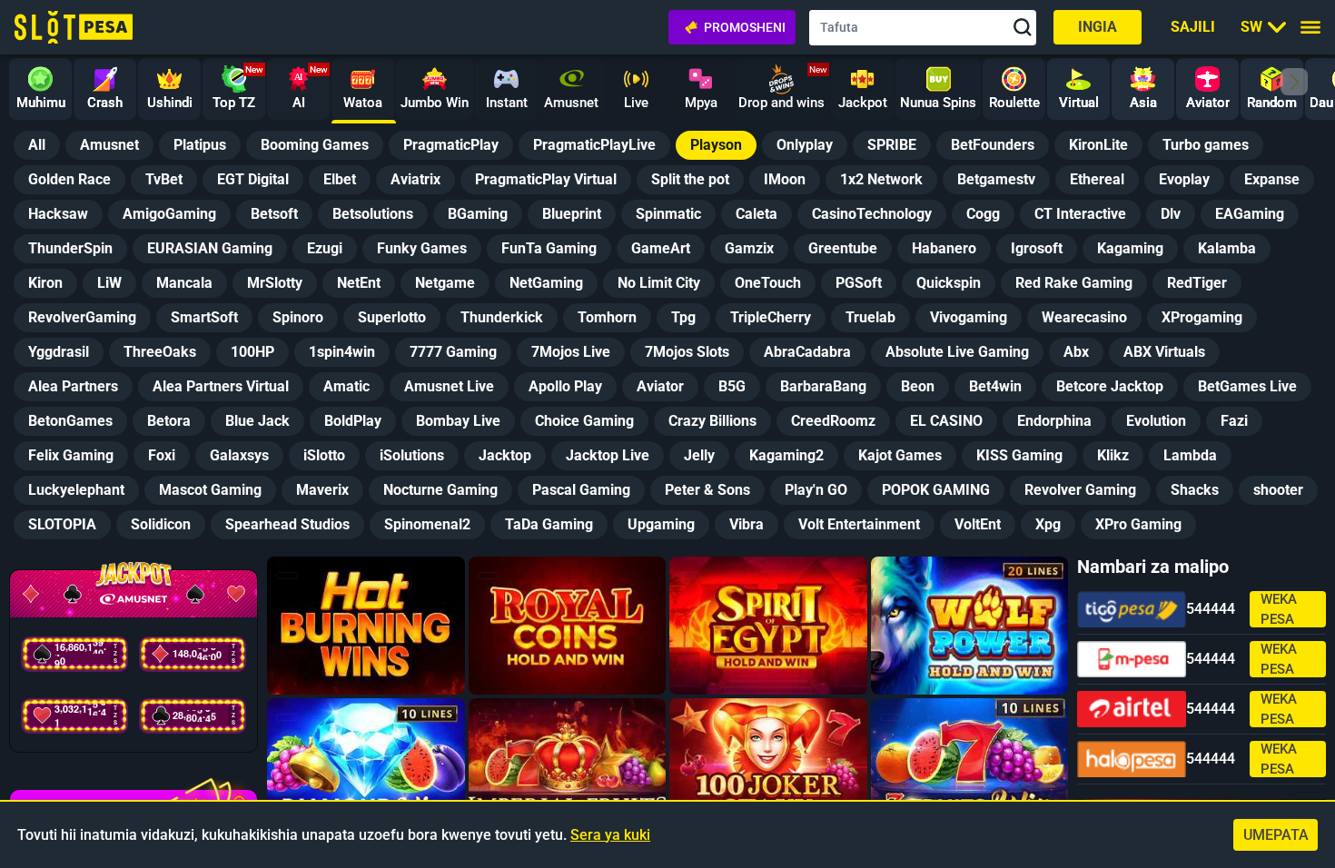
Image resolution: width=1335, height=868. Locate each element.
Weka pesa (1279, 609)
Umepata (1276, 834)
